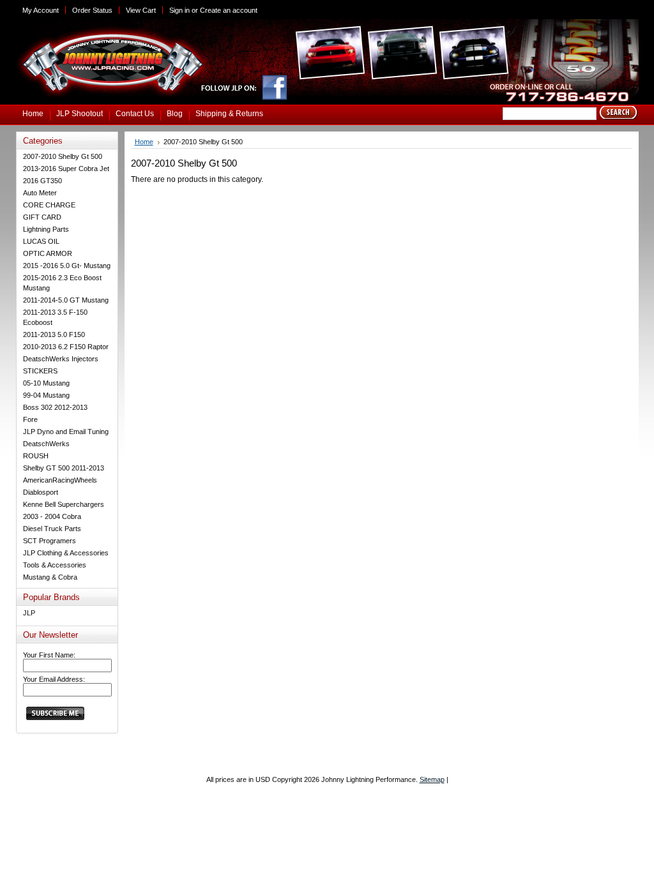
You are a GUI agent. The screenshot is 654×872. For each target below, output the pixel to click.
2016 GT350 (42, 180)
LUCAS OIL (41, 241)
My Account (40, 10)
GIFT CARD (42, 217)
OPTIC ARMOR (47, 253)
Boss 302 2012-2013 (55, 407)
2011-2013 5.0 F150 (54, 334)
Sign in (179, 10)
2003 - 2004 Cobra (52, 516)
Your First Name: (49, 655)
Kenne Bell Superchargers (63, 504)
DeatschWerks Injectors (60, 359)
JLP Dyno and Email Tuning (66, 431)
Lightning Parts (46, 229)
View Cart (141, 10)
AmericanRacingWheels (60, 480)
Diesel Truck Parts (52, 528)
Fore (30, 419)
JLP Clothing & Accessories (66, 553)
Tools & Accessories (54, 565)
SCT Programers (49, 541)
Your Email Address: (54, 679)
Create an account (228, 10)
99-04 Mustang (46, 395)
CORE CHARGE (49, 205)
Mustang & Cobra (50, 577)
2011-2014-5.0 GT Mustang (66, 300)
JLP (29, 613)
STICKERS (40, 371)
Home (144, 142)
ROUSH (36, 456)
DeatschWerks (46, 443)
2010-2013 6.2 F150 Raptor (66, 346)
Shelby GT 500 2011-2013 (63, 468)
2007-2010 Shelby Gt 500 (62, 156)
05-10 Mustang (46, 383)
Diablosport (40, 492)
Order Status (92, 10)
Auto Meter (40, 193)
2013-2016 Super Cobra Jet (66, 168)
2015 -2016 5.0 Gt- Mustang (66, 265)
